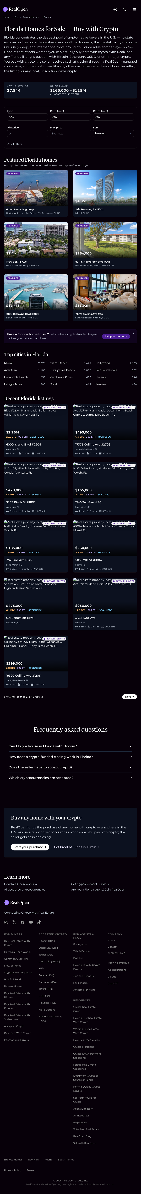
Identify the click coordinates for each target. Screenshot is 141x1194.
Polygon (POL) (47, 1002)
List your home (116, 336)
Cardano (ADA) (48, 982)
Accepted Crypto (14, 1026)
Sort (95, 127)
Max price (56, 127)
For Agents (80, 944)
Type (10, 111)
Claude (112, 976)
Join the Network (83, 976)
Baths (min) (100, 111)
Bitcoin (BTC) (47, 940)
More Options (47, 1009)
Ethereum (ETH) (48, 947)
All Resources (81, 1115)
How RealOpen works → (20, 884)
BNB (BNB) (45, 995)
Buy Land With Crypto (17, 1033)
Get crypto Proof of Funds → (90, 884)
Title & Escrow (81, 951)
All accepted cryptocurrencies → (26, 889)
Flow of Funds (12, 965)
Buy (16, 17)
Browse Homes (31, 17)
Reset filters (14, 144)
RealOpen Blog (82, 1136)
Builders (78, 958)
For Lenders (80, 982)
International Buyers (16, 1039)
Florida (47, 17)
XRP (41, 968)
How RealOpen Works (17, 951)
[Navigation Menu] (134, 9)
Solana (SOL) (46, 975)
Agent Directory (83, 1108)
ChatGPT (113, 983)
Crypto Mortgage (83, 1046)
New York (33, 1159)
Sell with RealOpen (84, 1143)
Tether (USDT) (47, 954)
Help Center (80, 1122)
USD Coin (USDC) (49, 961)
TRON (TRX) (46, 989)
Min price (13, 127)
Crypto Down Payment (18, 972)
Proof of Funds (13, 979)
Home (6, 17)
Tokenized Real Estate (86, 1129)
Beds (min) (57, 111)
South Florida (66, 1159)
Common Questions (16, 958)
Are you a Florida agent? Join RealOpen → (100, 889)
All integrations (117, 969)
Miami (48, 1159)
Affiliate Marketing (84, 989)
